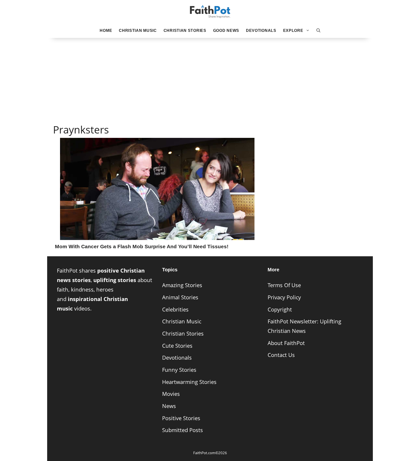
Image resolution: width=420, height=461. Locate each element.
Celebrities (175, 309)
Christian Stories (185, 30)
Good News (226, 30)
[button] (318, 30)
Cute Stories (177, 345)
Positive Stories (181, 418)
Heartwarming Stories (189, 381)
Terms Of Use (284, 285)
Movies (171, 393)
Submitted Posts (182, 430)
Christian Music (138, 30)
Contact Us (281, 354)
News (169, 405)
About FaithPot (286, 342)
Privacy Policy (284, 297)
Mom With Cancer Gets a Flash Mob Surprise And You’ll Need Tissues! (141, 246)
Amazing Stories (182, 285)
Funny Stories (179, 369)
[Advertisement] (210, 73)
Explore (293, 30)
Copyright (280, 309)
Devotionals (261, 30)
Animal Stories (180, 297)
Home (106, 30)
